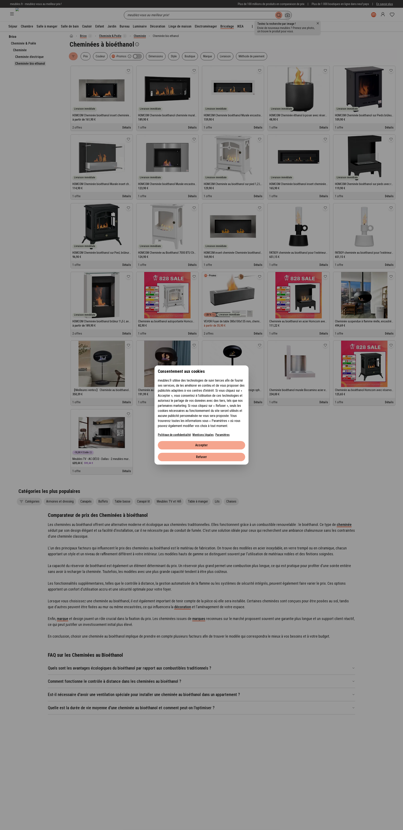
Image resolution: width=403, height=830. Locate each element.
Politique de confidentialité (174, 434)
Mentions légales (203, 434)
